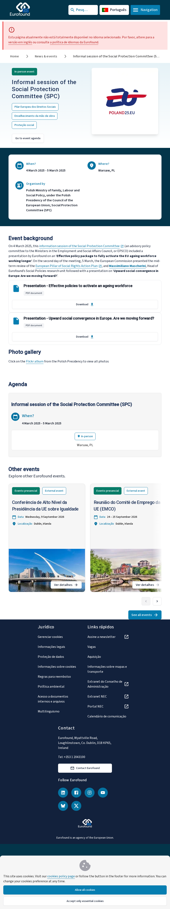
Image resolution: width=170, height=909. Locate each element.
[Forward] (157, 601)
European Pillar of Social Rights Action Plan (68, 266)
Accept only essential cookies (85, 901)
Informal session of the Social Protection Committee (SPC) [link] (117, 56)
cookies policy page (61, 876)
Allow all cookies (85, 890)
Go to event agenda (27, 138)
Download (82, 304)
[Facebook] (76, 793)
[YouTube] (103, 793)
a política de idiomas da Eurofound (74, 42)
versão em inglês (20, 42)
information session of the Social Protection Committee (81, 246)
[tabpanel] (85, 425)
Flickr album (35, 361)
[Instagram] (90, 793)
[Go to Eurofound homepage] (28, 9)
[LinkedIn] (63, 793)
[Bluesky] (63, 806)
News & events (46, 56)
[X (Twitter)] (76, 806)
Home (14, 56)
